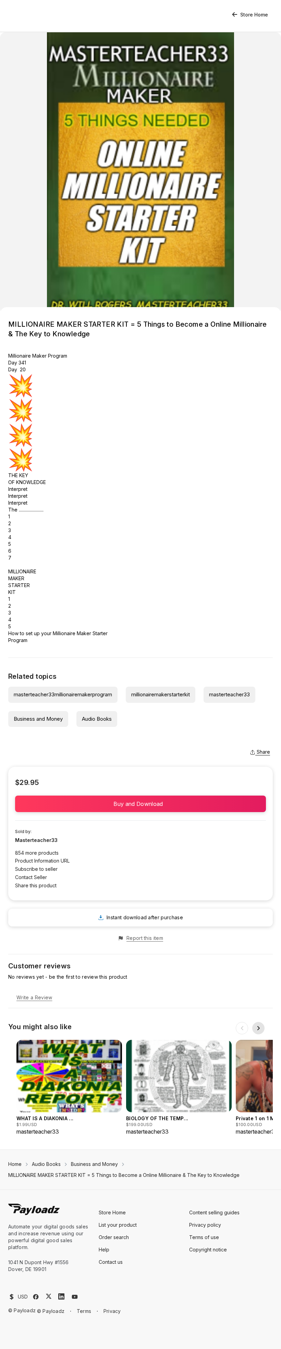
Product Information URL (42, 861)
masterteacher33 (229, 694)
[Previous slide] (242, 1028)
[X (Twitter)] (48, 1296)
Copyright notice (208, 1249)
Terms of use (204, 1237)
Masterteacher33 (36, 840)
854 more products (37, 853)
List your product (118, 1225)
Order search (114, 1237)
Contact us (111, 1262)
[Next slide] (258, 1028)
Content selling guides (214, 1212)
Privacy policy (205, 1225)
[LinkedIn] (61, 1296)
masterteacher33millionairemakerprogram (63, 694)
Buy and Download (140, 803)
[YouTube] (74, 1296)
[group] (69, 1088)
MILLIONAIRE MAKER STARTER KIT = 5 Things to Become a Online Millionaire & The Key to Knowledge (124, 1175)
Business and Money (38, 719)
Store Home (254, 15)
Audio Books (97, 719)
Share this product (36, 885)
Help (104, 1249)
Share (263, 752)
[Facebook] (36, 1296)
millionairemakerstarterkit (160, 694)
